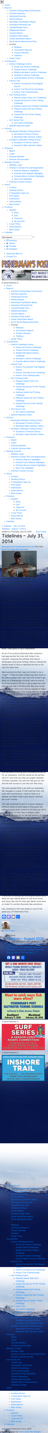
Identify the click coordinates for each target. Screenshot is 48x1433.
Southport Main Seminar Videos (28, 145)
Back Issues (14, 204)
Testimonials (16, 1362)
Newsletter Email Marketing (23, 1373)
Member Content (12, 162)
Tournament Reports (23, 50)
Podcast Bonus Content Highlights (29, 176)
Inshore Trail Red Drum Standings (28, 89)
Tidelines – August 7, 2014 (13, 529)
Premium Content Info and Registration (26, 168)
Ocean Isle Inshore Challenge (26, 66)
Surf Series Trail (16, 120)
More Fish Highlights (23, 179)
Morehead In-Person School (26, 134)
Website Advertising (20, 1368)
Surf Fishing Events (17, 95)
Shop (16, 212)
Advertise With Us (14, 253)
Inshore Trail (14, 81)
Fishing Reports (13, 1185)
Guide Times (14, 58)
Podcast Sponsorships (19, 159)
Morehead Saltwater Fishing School (25, 131)
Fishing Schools (13, 1314)
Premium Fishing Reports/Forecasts (25, 10)
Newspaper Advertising (21, 1365)
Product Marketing (19, 1376)
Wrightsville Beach (17, 30)
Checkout (18, 218)
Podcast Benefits (16, 156)
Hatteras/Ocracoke (17, 16)
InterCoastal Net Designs (30, 1431)
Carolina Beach (16, 33)
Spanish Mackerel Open (19, 125)
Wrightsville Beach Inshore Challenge (30, 72)
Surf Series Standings (23, 123)
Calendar (9, 232)
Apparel (12, 210)
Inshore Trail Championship (26, 92)
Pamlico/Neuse (15, 19)
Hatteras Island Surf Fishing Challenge (31, 106)
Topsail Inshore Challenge (25, 69)
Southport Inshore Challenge (26, 75)
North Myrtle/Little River (22, 1219)
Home (7, 5)
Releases (18, 47)
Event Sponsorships (20, 1371)
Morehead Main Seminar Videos (28, 137)
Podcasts (9, 148)
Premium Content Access (20, 182)
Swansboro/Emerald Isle (20, 24)
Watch (12, 151)
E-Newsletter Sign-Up (19, 193)
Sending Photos (16, 190)
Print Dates (14, 196)
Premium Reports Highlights (26, 170)
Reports (8, 8)
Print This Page (8, 549)
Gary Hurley (41, 531)
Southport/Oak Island (18, 36)
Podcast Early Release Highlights (28, 173)
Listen (12, 154)
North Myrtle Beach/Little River (23, 41)
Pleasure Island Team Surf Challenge (30, 97)
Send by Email (22, 549)
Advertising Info (13, 1359)
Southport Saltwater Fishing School (25, 139)
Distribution (14, 198)
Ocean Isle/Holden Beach (20, 38)
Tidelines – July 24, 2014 (14, 526)
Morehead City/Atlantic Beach (22, 22)
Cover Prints (14, 224)
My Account (19, 221)
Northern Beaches (17, 13)
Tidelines (18, 55)
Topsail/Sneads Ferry (18, 27)
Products (9, 207)
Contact (12, 187)
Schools (8, 128)
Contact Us (11, 256)
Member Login (15, 165)
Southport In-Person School (26, 142)
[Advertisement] (24, 1110)
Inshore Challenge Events (20, 64)
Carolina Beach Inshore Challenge (29, 78)
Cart (16, 215)
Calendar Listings (18, 1385)
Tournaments (10, 61)
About (7, 184)
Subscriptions (15, 201)
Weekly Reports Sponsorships (24, 1382)
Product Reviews (21, 52)
